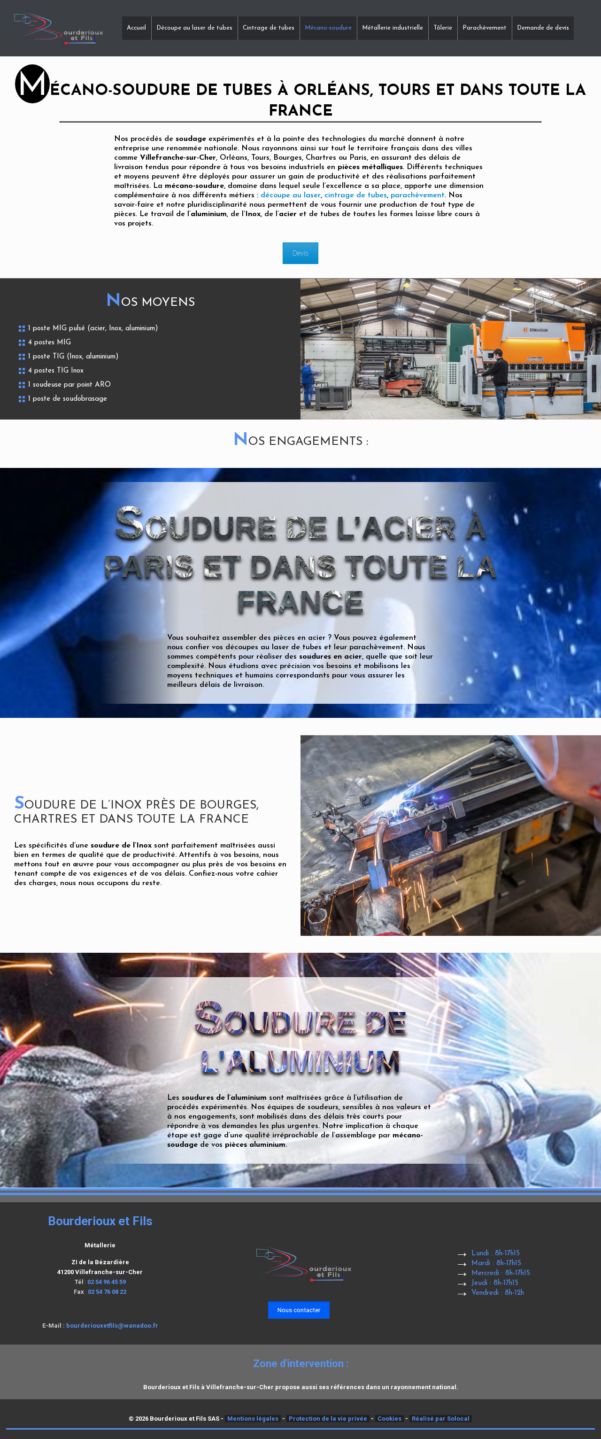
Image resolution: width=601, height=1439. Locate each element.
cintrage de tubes (355, 195)
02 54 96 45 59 (106, 1281)
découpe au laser (291, 195)
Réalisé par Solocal (441, 1418)
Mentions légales (252, 1418)
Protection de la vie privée (328, 1418)
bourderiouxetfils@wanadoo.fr (112, 1325)
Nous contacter (298, 1310)
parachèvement (418, 195)
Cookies (389, 1418)
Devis (300, 253)
